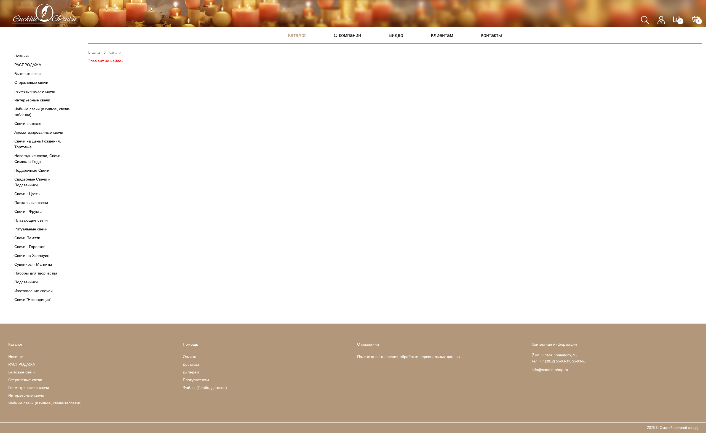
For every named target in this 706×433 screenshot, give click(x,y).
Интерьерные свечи (32, 100)
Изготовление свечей (33, 291)
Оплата (189, 356)
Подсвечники (26, 282)
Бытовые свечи (28, 73)
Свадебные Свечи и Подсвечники (32, 182)
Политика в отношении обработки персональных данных (408, 356)
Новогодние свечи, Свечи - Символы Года (38, 159)
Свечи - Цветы (27, 194)
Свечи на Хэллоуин (31, 255)
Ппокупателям (196, 380)
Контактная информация (554, 344)
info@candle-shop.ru (550, 369)
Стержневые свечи (31, 82)
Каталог (297, 35)
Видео (396, 35)
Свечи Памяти (27, 238)
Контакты (491, 35)
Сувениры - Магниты (33, 264)
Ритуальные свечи (30, 229)
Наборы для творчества (35, 273)
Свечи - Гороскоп (30, 246)
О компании (347, 35)
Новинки (22, 56)
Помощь (190, 344)
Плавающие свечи (31, 220)
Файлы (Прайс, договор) (205, 387)
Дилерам (191, 372)
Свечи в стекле (27, 123)
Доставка (191, 364)
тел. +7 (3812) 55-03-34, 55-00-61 (559, 361)
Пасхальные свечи (31, 202)
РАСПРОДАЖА (27, 65)
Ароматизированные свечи (38, 132)
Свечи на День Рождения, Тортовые (37, 144)
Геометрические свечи (34, 91)
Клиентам (442, 35)
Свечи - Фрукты (28, 211)
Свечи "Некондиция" (32, 299)
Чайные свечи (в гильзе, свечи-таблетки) (42, 112)
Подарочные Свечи (31, 170)
